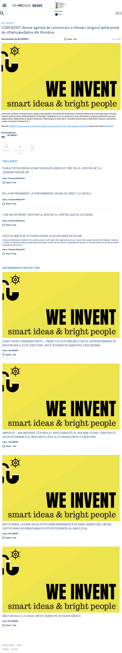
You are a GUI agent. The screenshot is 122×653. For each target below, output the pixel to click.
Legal (19, 645)
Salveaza (6, 150)
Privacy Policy (8, 645)
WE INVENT (109, 126)
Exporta (32, 150)
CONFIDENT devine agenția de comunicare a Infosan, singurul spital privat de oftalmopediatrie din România (49, 126)
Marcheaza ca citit (20, 151)
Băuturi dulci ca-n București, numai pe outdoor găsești (41, 616)
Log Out (14, 649)
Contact (5, 649)
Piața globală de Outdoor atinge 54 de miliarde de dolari (42, 236)
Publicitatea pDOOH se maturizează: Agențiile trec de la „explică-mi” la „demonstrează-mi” (51, 170)
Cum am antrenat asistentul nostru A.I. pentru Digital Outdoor (47, 214)
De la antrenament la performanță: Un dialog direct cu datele (46, 193)
